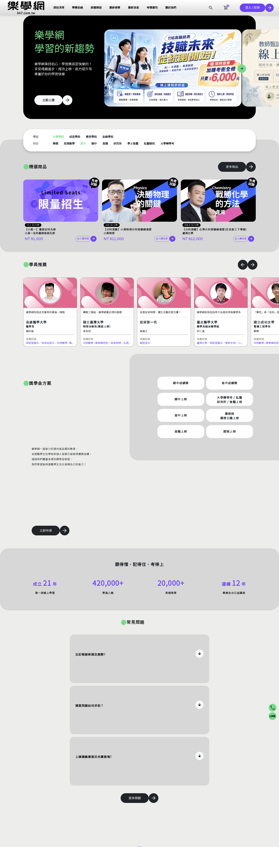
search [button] (210, 7)
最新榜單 (114, 7)
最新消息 (133, 7)
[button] (26, 7)
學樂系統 (77, 7)
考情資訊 (152, 7)
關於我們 (170, 7)
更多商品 (232, 167)
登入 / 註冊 (252, 7)
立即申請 (46, 530)
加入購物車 (83, 239)
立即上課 (48, 100)
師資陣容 (96, 7)
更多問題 (135, 798)
